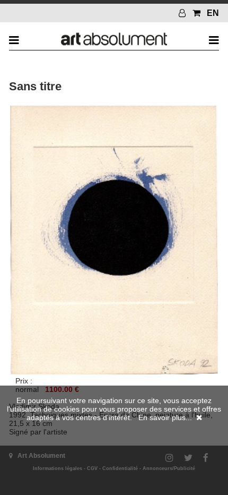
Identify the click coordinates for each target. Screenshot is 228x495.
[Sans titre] (114, 372)
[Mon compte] (183, 13)
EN (213, 13)
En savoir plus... (165, 417)
